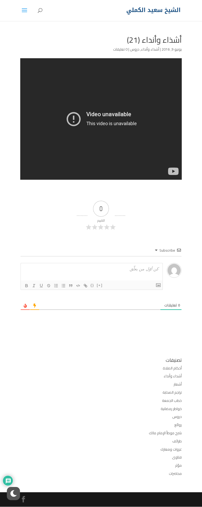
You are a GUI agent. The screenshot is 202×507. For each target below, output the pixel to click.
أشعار (178, 384)
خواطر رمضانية (171, 408)
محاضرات (175, 473)
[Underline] (41, 285)
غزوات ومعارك (171, 449)
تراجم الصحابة (172, 392)
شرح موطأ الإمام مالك (165, 433)
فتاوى (177, 457)
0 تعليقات (120, 49)
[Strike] (48, 285)
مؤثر (178, 465)
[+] (100, 285)
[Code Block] (78, 285)
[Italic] (34, 285)
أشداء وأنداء (150, 49)
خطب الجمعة (172, 400)
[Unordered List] (63, 285)
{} (92, 285)
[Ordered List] (56, 285)
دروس (134, 49)
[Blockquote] (70, 285)
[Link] (85, 285)
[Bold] (26, 285)
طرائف (177, 441)
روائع (178, 424)
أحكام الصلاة (172, 368)
